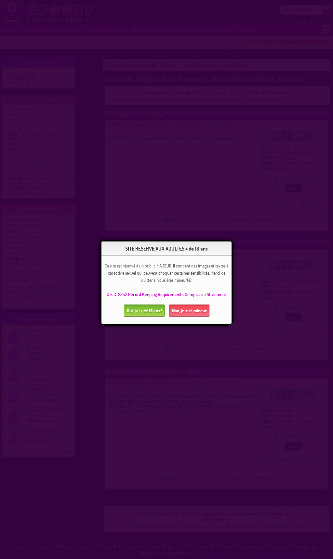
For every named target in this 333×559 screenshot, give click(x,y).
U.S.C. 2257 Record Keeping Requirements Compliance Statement (166, 294)
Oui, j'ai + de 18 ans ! (144, 310)
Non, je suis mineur (189, 310)
